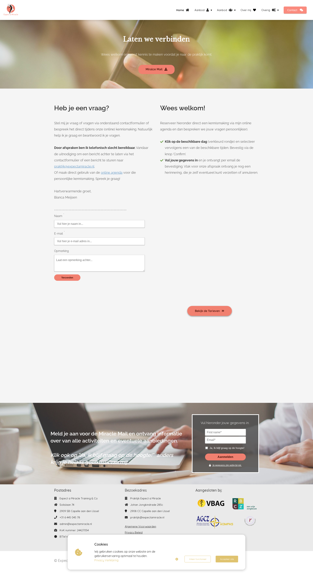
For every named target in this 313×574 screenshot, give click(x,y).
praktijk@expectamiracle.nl (147, 517)
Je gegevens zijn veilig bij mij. (227, 465)
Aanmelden (225, 456)
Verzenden (67, 277)
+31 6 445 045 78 (70, 517)
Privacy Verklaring (106, 560)
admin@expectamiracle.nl (76, 524)
